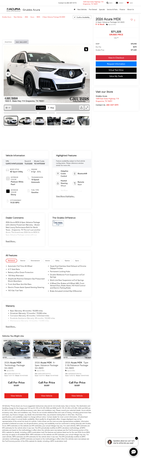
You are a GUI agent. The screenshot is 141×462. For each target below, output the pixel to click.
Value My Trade (116, 76)
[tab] (11, 260)
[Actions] (135, 20)
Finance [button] (122, 9)
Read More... (11, 241)
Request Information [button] (116, 64)
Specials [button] (102, 9)
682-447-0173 (112, 105)
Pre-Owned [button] (93, 9)
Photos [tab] (8, 42)
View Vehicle (16, 396)
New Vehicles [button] (82, 9)
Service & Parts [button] (112, 9)
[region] (116, 46)
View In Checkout (116, 58)
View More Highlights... (65, 196)
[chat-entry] (133, 451)
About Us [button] (130, 9)
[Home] (74, 9)
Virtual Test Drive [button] (116, 70)
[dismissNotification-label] (136, 438)
